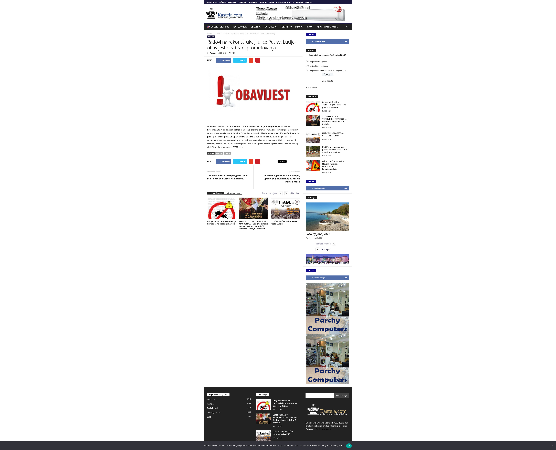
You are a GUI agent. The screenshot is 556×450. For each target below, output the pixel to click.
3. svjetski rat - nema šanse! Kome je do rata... (328, 70)
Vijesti (254, 26)
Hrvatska (211, 399)
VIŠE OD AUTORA (233, 193)
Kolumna (253, 2)
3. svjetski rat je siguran (318, 66)
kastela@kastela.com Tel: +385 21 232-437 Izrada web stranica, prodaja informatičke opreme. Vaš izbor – (327, 426)
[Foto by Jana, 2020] (327, 216)
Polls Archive (311, 87)
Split (209, 417)
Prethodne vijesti (270, 193)
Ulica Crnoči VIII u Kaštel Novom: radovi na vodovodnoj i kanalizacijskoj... (333, 165)
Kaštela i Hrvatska (227, 2)
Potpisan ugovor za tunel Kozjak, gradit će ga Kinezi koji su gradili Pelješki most (282, 178)
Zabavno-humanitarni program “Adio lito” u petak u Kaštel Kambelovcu (227, 177)
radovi (227, 153)
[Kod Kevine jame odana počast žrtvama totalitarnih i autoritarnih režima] (313, 151)
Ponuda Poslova (304, 2)
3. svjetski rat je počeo (317, 62)
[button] (347, 27)
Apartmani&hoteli (285, 2)
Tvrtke (284, 26)
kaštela (219, 153)
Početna (210, 34)
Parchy (213, 53)
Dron (271, 2)
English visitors (220, 26)
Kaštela (211, 37)
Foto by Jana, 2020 (318, 234)
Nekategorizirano (214, 412)
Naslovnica (211, 2)
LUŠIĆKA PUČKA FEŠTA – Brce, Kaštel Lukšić (284, 222)
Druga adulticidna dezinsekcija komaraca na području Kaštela (221, 222)
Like (345, 41)
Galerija (242, 2)
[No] (552, 445)
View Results (327, 81)
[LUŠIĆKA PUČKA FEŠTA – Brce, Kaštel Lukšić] (285, 208)
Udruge (263, 2)
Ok (349, 445)
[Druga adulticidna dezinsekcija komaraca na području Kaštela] (221, 208)
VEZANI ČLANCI (216, 193)
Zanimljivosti (212, 408)
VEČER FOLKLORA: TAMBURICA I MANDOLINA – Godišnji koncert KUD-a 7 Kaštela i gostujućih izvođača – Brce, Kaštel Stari (253, 225)
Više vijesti (294, 193)
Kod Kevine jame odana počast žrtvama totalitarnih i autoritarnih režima (335, 150)
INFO (297, 26)
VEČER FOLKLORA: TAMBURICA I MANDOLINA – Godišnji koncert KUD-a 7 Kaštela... (335, 120)
